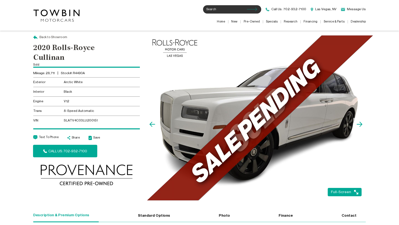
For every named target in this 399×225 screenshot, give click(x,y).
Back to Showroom (53, 37)
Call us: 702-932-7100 (288, 9)
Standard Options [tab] (154, 215)
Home (221, 21)
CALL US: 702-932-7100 (67, 151)
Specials (272, 21)
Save (96, 137)
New (234, 21)
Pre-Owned (252, 21)
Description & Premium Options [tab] (61, 215)
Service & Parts (334, 21)
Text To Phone (49, 137)
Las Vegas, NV (326, 9)
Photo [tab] (224, 215)
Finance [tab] (286, 215)
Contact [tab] (349, 215)
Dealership (358, 21)
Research (290, 21)
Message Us (356, 9)
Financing (311, 21)
